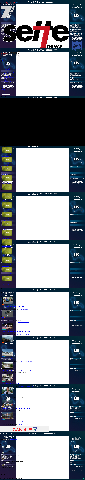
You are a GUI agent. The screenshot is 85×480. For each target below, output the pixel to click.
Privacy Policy (5, 477)
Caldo (25, 348)
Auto (24, 309)
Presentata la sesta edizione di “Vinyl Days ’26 (10, 383)
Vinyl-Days (22, 386)
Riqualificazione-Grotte (25, 424)
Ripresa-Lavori (27, 361)
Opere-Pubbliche (22, 361)
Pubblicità (5, 86)
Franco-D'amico (24, 399)
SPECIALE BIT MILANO (8, 76)
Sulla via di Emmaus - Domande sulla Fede (10, 72)
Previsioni (22, 348)
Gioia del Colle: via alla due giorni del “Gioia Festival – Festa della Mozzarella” (16, 331)
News (3, 87)
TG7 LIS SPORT (6, 71)
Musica (3, 406)
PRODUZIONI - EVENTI (8, 70)
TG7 (2, 61)
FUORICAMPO (6, 69)
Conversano (18, 386)
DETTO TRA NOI (6, 67)
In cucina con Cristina (7, 85)
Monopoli (19, 309)
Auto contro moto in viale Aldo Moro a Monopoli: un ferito (13, 306)
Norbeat (25, 386)
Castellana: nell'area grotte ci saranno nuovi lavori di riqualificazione (14, 421)
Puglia (20, 348)
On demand (3, 62)
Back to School (6, 84)
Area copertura (4, 90)
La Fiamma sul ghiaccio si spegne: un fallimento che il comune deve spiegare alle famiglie (18, 370)
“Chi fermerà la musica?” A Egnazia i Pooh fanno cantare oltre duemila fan (16, 408)
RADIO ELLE (6, 74)
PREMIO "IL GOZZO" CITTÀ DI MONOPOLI (11, 66)
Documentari (6, 83)
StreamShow (5, 479)
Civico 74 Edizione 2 (7, 78)
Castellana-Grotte (19, 424)
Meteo (18, 348)
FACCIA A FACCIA (7, 68)
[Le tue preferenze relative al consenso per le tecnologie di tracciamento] (83, 478)
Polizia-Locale (27, 322)
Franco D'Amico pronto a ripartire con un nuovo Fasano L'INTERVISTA (15, 395)
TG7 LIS (5, 63)
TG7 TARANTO (6, 64)
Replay (5, 82)
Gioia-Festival (24, 334)
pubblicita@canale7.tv (3, 476)
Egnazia (24, 411)
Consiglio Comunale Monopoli (8, 77)
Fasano (19, 399)
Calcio (21, 399)
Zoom (5, 80)
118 (27, 309)
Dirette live (3, 89)
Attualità (3, 356)
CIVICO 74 (5, 75)
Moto (26, 309)
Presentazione (28, 386)
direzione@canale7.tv (13, 439)
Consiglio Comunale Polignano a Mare (9, 81)
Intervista (28, 399)
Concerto (21, 411)
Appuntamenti (4, 329)
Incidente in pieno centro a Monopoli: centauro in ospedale (12, 318)
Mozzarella (27, 334)
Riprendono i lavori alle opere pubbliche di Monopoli (11, 358)
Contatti (3, 88)
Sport (3, 394)
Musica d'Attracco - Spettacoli (8, 79)
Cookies (1, 477)
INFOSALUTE (6, 73)
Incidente (22, 309)
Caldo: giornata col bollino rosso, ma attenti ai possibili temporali (14, 344)
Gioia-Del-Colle (19, 334)
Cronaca (3, 304)
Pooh (26, 411)
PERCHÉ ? (5, 65)
